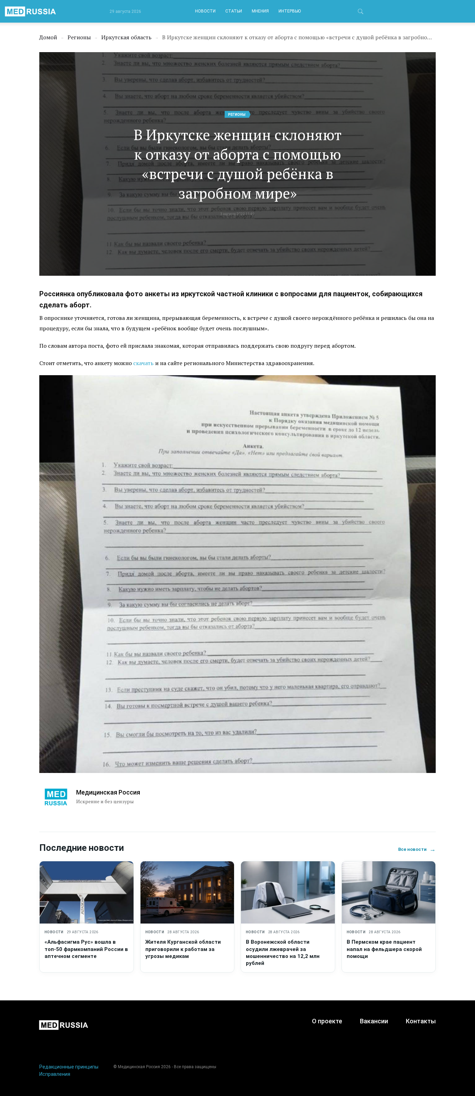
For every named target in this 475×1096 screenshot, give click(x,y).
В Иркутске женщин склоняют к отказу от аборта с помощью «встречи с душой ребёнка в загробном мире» (237, 164)
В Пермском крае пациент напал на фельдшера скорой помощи (384, 949)
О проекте (327, 1021)
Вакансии (374, 1021)
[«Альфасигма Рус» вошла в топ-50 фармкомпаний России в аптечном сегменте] (87, 892)
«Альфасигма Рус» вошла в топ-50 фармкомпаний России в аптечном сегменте (86, 949)
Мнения (260, 11)
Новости (205, 11)
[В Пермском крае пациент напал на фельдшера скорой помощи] (389, 892)
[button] (360, 12)
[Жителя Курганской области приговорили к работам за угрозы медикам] (187, 892)
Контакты (421, 1021)
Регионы (236, 114)
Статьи (233, 11)
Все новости (417, 849)
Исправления (54, 1074)
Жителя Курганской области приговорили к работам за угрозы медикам (183, 949)
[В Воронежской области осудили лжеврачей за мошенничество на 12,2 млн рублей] (288, 892)
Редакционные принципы (68, 1067)
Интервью (290, 11)
